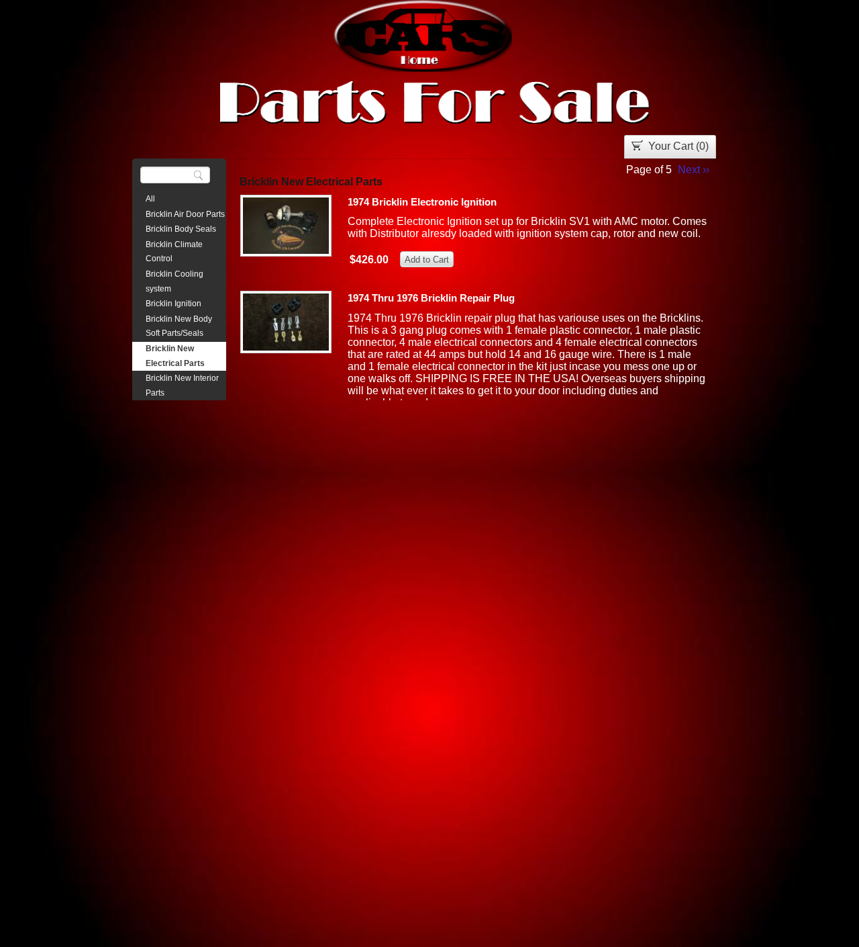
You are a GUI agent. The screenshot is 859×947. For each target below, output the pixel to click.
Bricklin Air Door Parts (185, 214)
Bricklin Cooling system (174, 281)
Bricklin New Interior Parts (182, 385)
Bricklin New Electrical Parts (175, 356)
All (150, 199)
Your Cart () (678, 146)
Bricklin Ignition (173, 303)
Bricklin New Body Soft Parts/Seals (179, 326)
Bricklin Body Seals (181, 229)
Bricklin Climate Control (174, 252)
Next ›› (693, 169)
